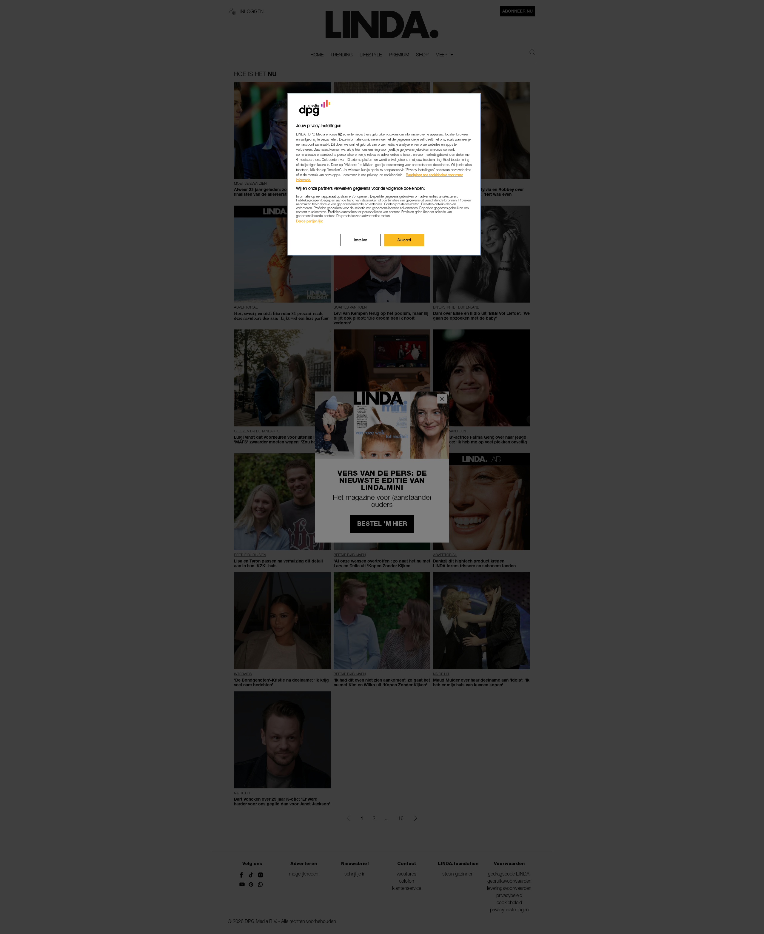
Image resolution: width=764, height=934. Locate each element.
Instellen (360, 240)
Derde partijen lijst (309, 221)
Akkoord (404, 240)
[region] (384, 174)
